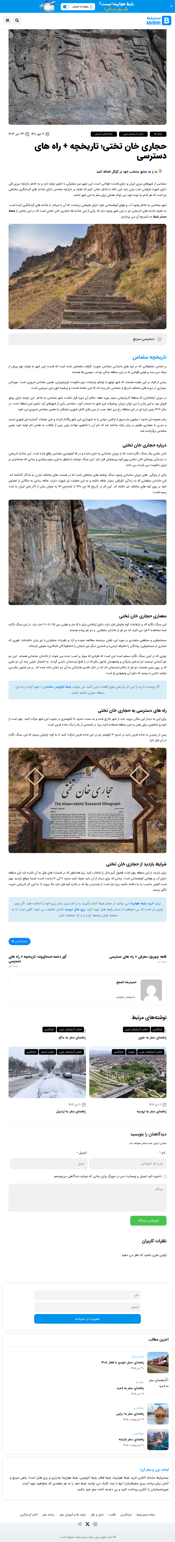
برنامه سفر (48, 1514)
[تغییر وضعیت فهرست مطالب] (159, 339)
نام (162, 1152)
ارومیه (131, 1052)
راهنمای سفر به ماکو (72, 1037)
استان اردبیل (47, 1052)
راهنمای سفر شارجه (131, 1439)
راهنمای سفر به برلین (130, 1413)
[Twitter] (87, 1524)
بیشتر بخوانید (124, 997)
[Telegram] (80, 1524)
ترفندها (140, 1382)
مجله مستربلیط (145, 1514)
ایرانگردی (157, 1029)
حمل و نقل (138, 1357)
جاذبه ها (158, 134)
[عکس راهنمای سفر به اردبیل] (47, 1072)
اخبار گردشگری (29, 1514)
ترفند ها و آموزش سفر (73, 1514)
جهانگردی (138, 1408)
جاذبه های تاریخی (104, 134)
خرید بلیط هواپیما (142, 903)
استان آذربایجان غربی (133, 134)
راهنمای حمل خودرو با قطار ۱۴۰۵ (122, 1362)
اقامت (112, 1514)
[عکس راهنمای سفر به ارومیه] (128, 1072)
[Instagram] (95, 1524)
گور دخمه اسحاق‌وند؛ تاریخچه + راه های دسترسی (38, 961)
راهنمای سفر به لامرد (130, 1388)
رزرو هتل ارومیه (75, 909)
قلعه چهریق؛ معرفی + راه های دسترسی (137, 959)
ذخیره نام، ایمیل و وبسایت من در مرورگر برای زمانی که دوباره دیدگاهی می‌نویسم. (107, 1176)
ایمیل (81, 1152)
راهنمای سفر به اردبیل (71, 1111)
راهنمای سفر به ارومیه (151, 1111)
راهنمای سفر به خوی (152, 1037)
